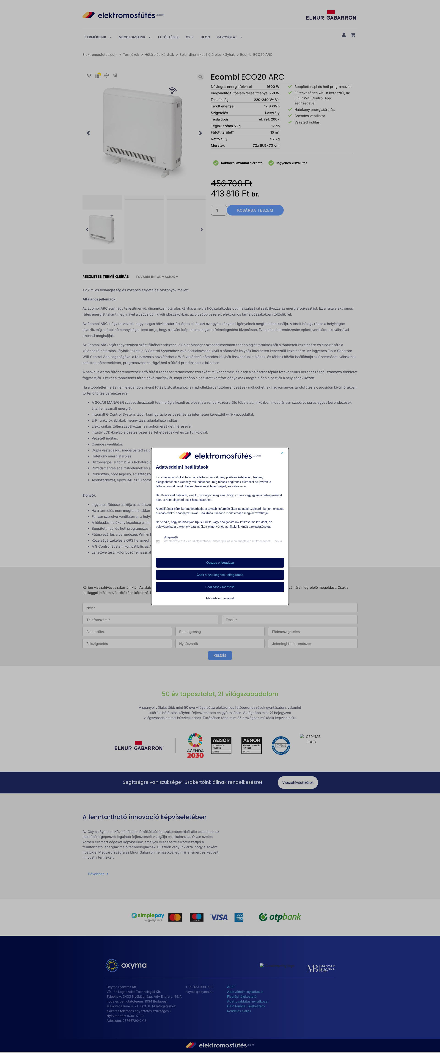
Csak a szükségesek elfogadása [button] (220, 575)
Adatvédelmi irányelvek (220, 598)
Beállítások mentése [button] (220, 587)
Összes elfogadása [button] (220, 562)
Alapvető (171, 537)
